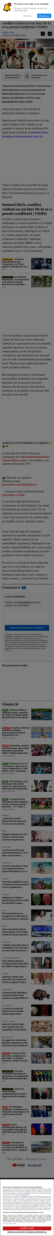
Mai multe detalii (25, 1194)
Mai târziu (27, 15)
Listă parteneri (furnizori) (9, 1223)
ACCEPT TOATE (27, 1228)
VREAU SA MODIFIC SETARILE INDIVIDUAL (27, 1232)
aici (50, 1203)
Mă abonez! (44, 15)
